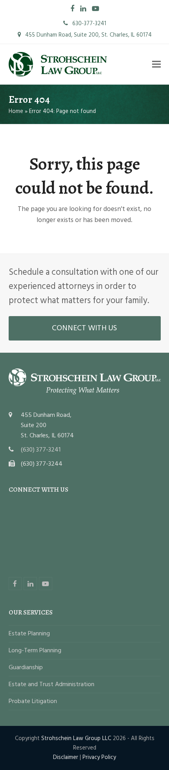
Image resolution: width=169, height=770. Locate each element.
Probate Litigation (33, 701)
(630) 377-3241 (41, 450)
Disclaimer (65, 757)
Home (16, 111)
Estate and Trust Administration (51, 684)
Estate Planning (29, 634)
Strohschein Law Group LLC (76, 738)
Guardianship (26, 668)
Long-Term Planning (35, 651)
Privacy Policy (99, 757)
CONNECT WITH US (84, 328)
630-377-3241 (88, 23)
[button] (156, 64)
